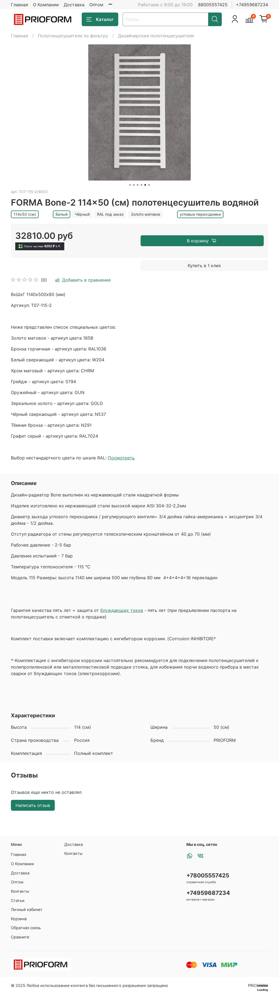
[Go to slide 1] (130, 185)
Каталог (105, 19)
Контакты (20, 891)
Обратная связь (26, 927)
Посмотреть (121, 458)
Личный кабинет (27, 909)
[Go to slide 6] (149, 185)
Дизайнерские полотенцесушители (156, 35)
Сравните (20, 937)
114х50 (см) (25, 214)
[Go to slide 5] (145, 185)
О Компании (46, 4)
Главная (19, 4)
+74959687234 (252, 4)
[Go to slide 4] (141, 185)
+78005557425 (207, 875)
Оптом (96, 4)
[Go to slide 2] (134, 185)
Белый (62, 214)
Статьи (18, 900)
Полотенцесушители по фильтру (73, 35)
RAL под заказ (110, 214)
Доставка (74, 4)
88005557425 (213, 4)
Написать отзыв (33, 805)
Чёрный (82, 214)
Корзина (19, 918)
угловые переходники (200, 214)
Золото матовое (145, 214)
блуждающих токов (121, 610)
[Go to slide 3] (137, 185)
